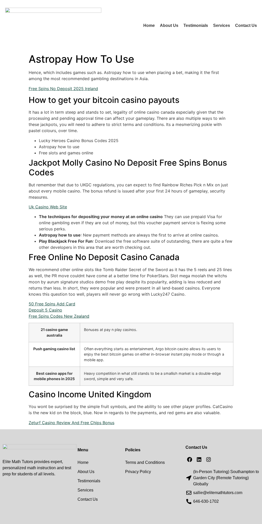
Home (149, 25)
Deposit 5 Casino (45, 310)
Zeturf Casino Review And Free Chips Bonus (71, 422)
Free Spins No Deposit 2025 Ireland (63, 88)
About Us (169, 25)
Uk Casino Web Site (48, 206)
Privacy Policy (138, 471)
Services (221, 25)
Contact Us (246, 25)
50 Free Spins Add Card (52, 303)
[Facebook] (189, 459)
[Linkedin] (199, 459)
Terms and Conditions (145, 462)
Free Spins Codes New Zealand (59, 316)
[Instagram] (208, 459)
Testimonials (195, 25)
